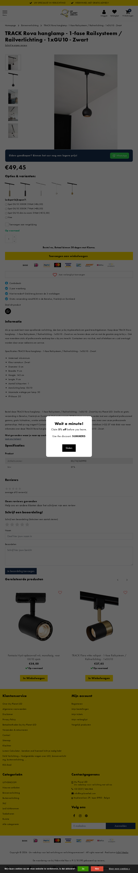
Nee (97, 869)
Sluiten (69, 448)
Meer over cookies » (119, 869)
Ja (83, 869)
